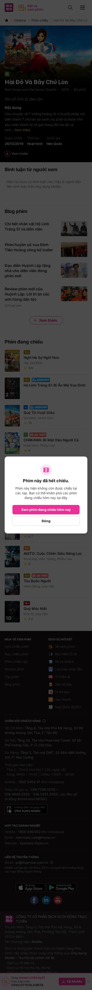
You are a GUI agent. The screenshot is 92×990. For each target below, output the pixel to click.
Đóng (46, 521)
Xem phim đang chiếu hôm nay (46, 510)
